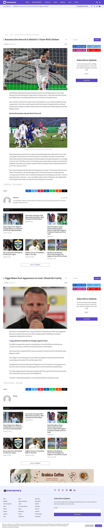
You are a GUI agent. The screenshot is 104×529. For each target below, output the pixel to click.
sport (65, 44)
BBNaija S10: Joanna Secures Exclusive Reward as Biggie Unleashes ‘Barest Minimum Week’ (31, 6)
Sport (55, 2)
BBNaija (62, 2)
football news (7, 184)
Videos (76, 2)
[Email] (4, 116)
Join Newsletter (82, 6)
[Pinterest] (4, 104)
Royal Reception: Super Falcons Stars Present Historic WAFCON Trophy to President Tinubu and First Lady (56, 230)
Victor (6, 282)
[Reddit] (4, 108)
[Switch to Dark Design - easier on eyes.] (100, 2)
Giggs (11, 341)
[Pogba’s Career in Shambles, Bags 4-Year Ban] (35, 244)
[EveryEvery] (9, 2)
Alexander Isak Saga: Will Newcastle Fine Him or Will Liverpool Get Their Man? (34, 217)
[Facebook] (4, 97)
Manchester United (9, 383)
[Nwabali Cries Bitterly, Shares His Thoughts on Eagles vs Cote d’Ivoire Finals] (57, 244)
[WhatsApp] (4, 112)
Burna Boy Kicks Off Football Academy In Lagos (12, 253)
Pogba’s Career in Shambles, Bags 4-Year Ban (34, 253)
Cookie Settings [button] (89, 525)
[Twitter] (4, 101)
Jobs (69, 2)
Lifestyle (47, 2)
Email (87, 73)
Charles (6, 44)
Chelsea (19, 104)
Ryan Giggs (30, 331)
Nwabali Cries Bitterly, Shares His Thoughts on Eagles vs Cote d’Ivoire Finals (57, 254)
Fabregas (41, 97)
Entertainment (36, 2)
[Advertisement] (52, 21)
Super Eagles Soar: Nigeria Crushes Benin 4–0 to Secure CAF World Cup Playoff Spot (13, 228)
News (27, 2)
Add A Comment (35, 264)
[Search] (97, 2)
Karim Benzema (17, 184)
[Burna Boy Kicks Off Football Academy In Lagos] (13, 244)
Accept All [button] (98, 525)
